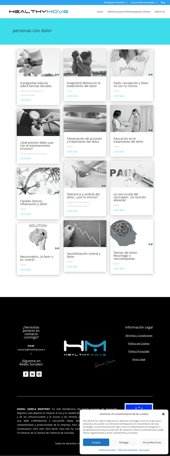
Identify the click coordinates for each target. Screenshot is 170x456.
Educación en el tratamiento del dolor (128, 140)
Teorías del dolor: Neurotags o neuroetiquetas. (126, 256)
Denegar (124, 442)
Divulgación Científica (114, 2)
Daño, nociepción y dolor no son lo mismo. (131, 84)
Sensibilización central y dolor (83, 255)
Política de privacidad (127, 449)
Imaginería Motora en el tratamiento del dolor (83, 84)
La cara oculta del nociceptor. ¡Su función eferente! (130, 197)
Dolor (23, 209)
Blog (163, 2)
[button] (163, 414)
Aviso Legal (144, 449)
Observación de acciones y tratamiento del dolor (84, 140)
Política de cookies (107, 449)
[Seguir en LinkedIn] (32, 374)
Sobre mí (160, 11)
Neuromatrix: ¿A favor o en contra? (36, 258)
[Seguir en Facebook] (25, 374)
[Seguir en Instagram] (39, 374)
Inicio (100, 11)
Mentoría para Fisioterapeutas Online (129, 11)
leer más (25, 100)
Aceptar (96, 442)
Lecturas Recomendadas (143, 2)
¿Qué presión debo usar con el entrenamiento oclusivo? (37, 146)
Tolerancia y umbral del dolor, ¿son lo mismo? (83, 195)
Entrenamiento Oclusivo (33, 153)
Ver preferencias (152, 442)
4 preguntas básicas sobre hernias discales (35, 84)
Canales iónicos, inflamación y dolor (33, 202)
